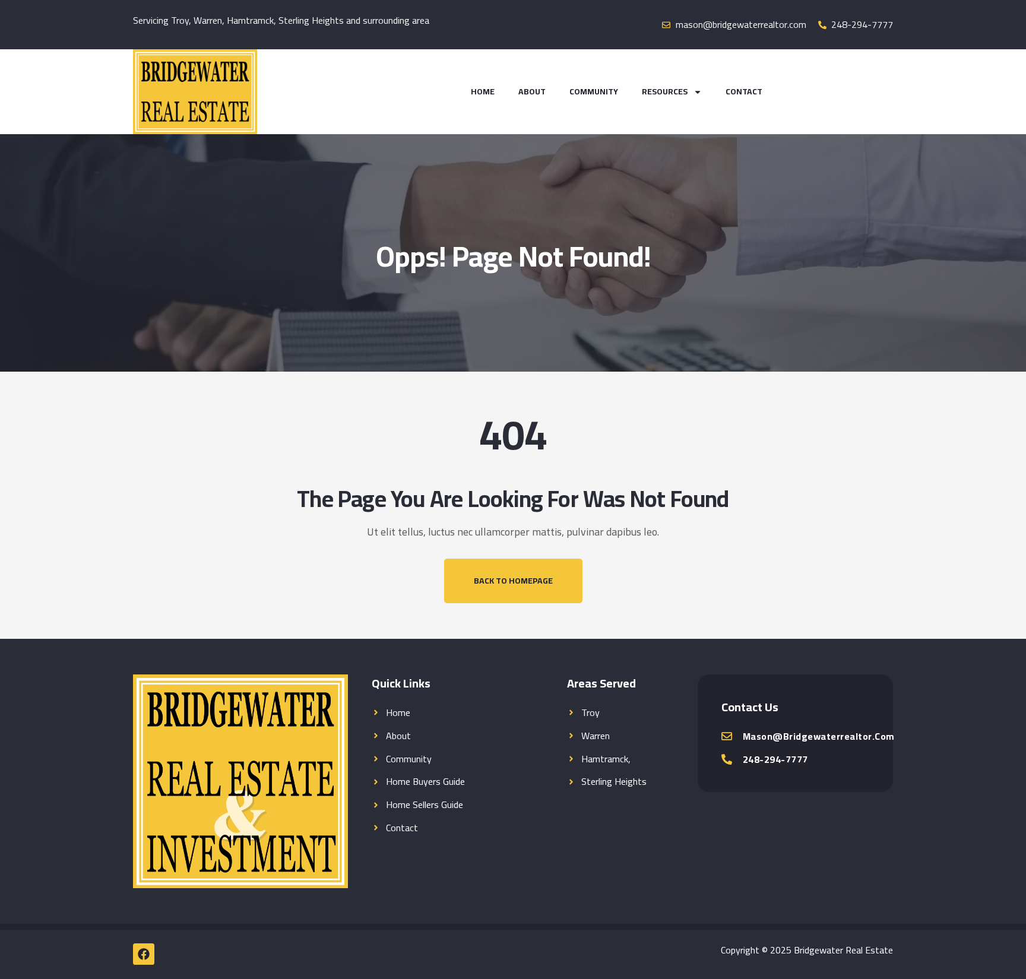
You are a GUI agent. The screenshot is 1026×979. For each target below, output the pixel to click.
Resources (665, 91)
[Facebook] (143, 954)
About (532, 91)
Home (483, 91)
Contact (744, 91)
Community (593, 91)
